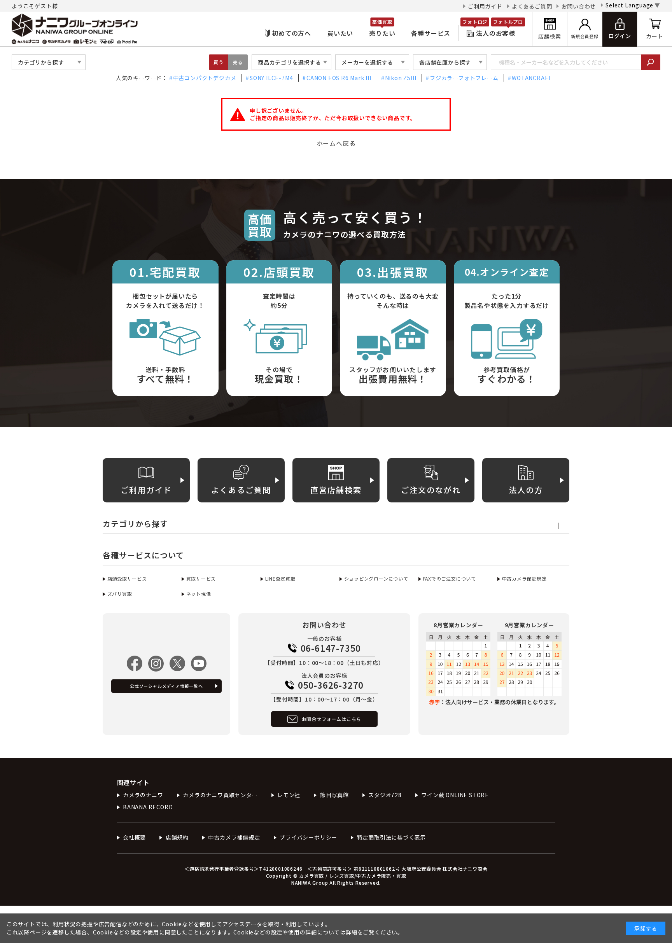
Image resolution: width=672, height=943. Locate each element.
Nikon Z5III (400, 78)
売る (238, 62)
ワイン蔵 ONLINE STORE (455, 795)
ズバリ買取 (119, 593)
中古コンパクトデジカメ (204, 78)
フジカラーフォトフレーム (464, 78)
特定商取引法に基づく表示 (391, 837)
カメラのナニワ (143, 795)
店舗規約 (177, 837)
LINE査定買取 (280, 578)
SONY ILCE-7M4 (271, 78)
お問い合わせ (578, 6)
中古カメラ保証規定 (524, 578)
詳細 (351, 932)
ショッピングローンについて (376, 578)
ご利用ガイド (485, 6)
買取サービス (201, 578)
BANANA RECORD (148, 807)
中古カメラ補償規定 (234, 837)
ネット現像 (198, 593)
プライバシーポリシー (308, 837)
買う (219, 62)
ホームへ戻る (336, 143)
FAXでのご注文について (449, 578)
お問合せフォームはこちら (332, 719)
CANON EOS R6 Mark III (338, 78)
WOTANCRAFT (532, 78)
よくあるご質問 (532, 6)
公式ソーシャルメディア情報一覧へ (166, 686)
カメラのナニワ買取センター (220, 795)
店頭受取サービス (127, 578)
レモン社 (288, 795)
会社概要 (134, 837)
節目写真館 (334, 795)
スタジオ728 (385, 795)
